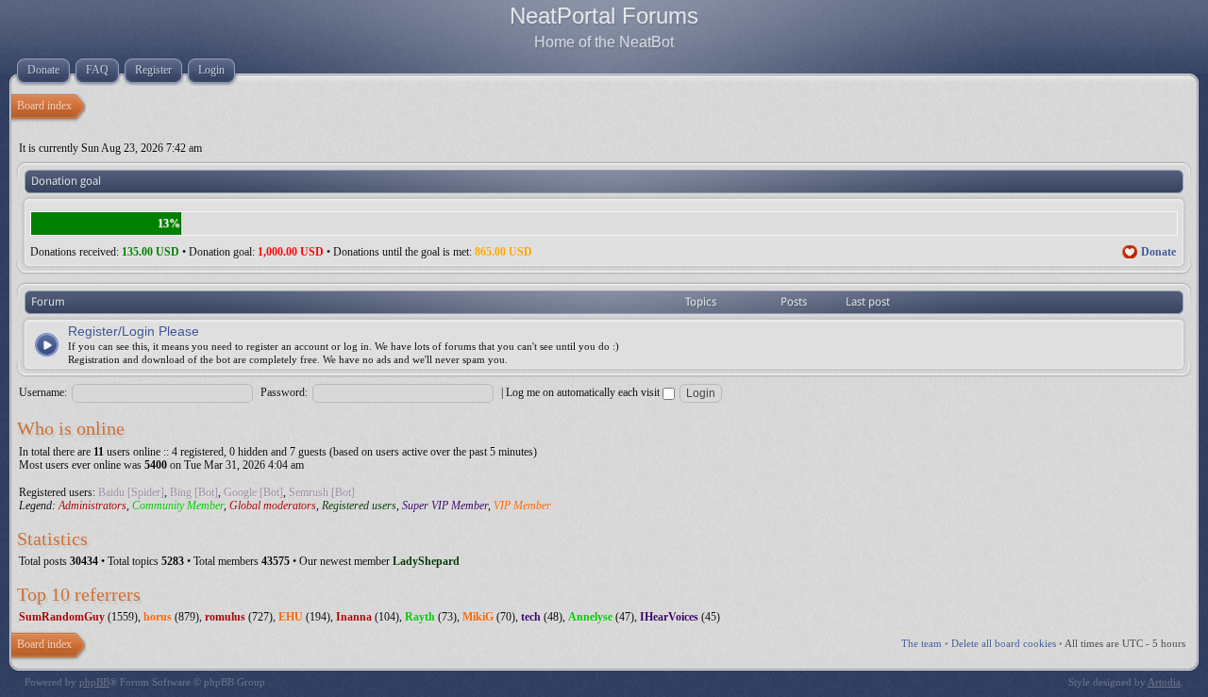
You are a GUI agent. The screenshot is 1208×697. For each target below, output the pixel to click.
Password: (284, 392)
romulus (225, 616)
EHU (290, 616)
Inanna (354, 616)
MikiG (478, 616)
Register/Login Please (133, 331)
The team (921, 643)
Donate (1158, 251)
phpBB (94, 682)
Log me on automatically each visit (584, 392)
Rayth (420, 616)
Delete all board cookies (1003, 643)
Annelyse (590, 616)
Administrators (92, 505)
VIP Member (522, 505)
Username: (43, 392)
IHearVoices (669, 616)
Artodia (1164, 682)
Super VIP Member (445, 505)
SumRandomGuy (62, 616)
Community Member (178, 505)
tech (531, 616)
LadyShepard (426, 561)
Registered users (359, 505)
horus (157, 616)
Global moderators (272, 505)
